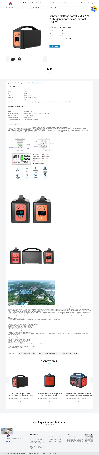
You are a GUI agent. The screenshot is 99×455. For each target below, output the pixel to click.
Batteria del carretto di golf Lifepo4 (33, 447)
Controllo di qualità (53, 3)
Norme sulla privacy (60, 442)
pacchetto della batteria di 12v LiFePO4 (41, 438)
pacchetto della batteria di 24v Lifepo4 (33, 442)
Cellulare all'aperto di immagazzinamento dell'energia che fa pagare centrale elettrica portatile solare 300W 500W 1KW (78, 395)
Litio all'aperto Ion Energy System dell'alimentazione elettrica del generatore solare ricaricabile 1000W (20, 395)
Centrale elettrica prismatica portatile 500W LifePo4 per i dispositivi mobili (49, 394)
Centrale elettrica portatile (15, 7)
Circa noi (31, 3)
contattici (55, 46)
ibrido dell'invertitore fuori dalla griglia (47, 353)
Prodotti (25, 3)
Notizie (87, 3)
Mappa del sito (52, 441)
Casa (19, 3)
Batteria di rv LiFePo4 (41, 447)
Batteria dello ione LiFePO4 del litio (33, 438)
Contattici (63, 3)
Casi (82, 3)
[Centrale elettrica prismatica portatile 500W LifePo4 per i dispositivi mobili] (49, 380)
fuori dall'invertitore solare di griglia (69, 353)
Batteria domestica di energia (41, 442)
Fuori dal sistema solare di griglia (27, 353)
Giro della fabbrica (41, 3)
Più (20, 402)
